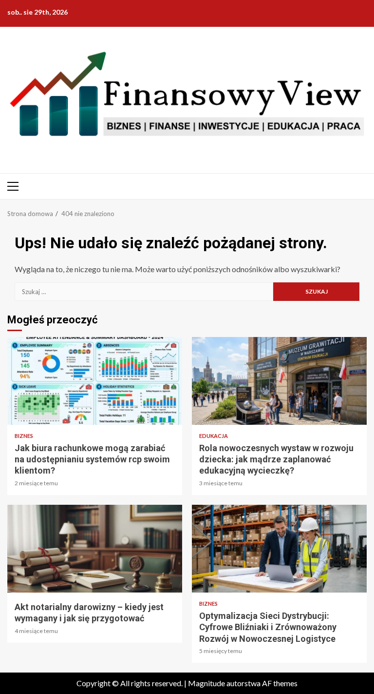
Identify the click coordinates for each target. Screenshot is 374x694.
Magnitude (206, 683)
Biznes (24, 435)
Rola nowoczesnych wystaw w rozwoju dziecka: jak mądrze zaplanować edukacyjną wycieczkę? (279, 381)
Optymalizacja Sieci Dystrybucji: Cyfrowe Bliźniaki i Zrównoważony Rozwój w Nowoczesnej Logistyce (279, 549)
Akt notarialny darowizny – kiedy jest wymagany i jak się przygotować (94, 549)
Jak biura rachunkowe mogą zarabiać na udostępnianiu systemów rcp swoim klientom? (94, 381)
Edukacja (213, 435)
